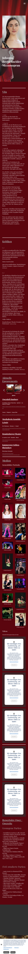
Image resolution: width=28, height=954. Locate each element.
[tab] (12, 395)
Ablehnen (13, 952)
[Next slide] (24, 390)
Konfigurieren (6, 949)
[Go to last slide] (4, 390)
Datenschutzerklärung (14, 661)
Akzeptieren (14, 664)
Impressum (16, 947)
